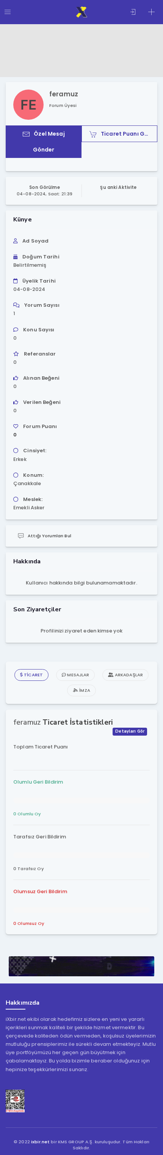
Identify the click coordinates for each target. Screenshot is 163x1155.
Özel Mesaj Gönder (49, 141)
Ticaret (33, 675)
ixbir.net (40, 1142)
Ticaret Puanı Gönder (129, 134)
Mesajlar (77, 675)
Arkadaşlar (128, 675)
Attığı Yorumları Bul (49, 536)
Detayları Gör (129, 731)
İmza (84, 690)
